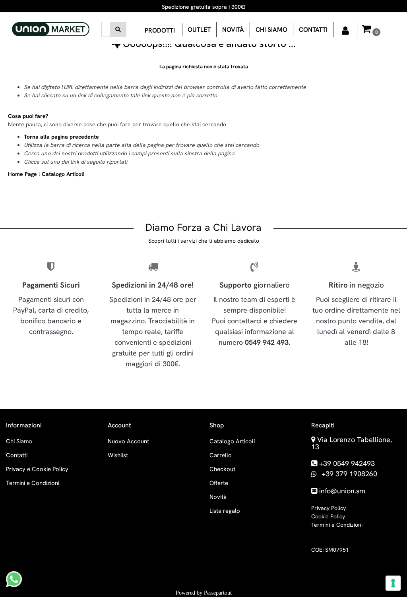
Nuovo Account (128, 441)
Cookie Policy (328, 516)
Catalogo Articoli (63, 174)
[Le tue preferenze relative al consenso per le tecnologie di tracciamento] (393, 583)
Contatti (313, 29)
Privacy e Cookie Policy (37, 469)
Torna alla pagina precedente (61, 136)
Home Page (23, 174)
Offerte (218, 483)
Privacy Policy (328, 508)
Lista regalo (224, 511)
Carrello (220, 455)
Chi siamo (271, 29)
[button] (118, 29)
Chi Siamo (19, 441)
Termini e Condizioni (32, 483)
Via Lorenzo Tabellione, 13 (351, 443)
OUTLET (199, 29)
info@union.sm (342, 490)
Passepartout (218, 593)
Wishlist (118, 455)
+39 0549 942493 (347, 463)
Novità (233, 29)
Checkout (222, 469)
